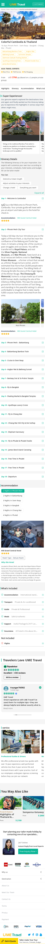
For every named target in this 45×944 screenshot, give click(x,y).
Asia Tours (14, 9)
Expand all (39, 193)
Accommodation (27, 88)
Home (3, 9)
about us (5, 885)
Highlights (5, 88)
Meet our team (8, 892)
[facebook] (33, 935)
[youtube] (40, 935)
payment (5, 919)
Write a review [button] (12, 677)
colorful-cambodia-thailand (28, 9)
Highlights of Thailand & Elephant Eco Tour (9, 817)
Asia (8, 9)
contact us (6, 899)
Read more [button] (8, 708)
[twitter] (29, 935)
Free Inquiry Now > (28, 851)
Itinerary (15, 88)
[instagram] (37, 935)
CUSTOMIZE (38, 4)
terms (4, 906)
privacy (4, 913)
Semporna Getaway (33, 812)
